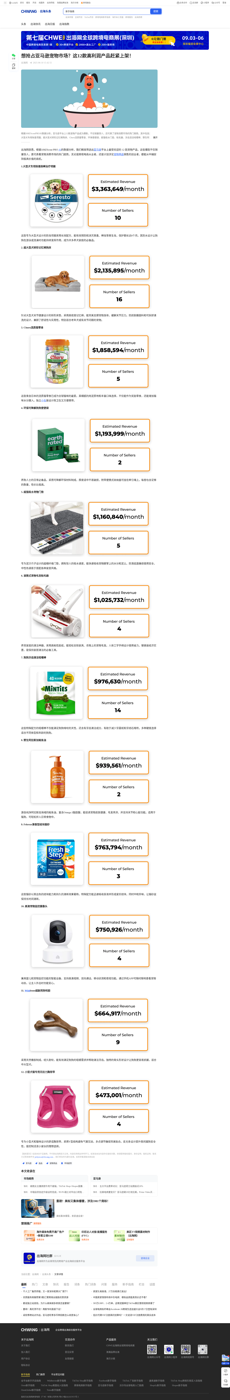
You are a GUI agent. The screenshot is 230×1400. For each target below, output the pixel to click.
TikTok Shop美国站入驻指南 (54, 1385)
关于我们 (25, 1345)
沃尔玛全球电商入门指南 (132, 1385)
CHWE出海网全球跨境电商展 (120, 1345)
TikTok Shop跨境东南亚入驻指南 (186, 1381)
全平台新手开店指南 (31, 1381)
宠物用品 (119, 154)
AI (60, 149)
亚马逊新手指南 (105, 1385)
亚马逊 (97, 149)
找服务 (41, 3)
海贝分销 (110, 1358)
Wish (27, 990)
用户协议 (25, 1358)
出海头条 (46, 1274)
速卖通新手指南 (156, 1381)
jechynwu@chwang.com (44, 1157)
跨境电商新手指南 (83, 1385)
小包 (43, 400)
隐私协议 (25, 1365)
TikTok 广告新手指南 (133, 1381)
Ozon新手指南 (28, 1385)
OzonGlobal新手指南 (31, 1390)
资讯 (22, 3)
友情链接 (69, 1358)
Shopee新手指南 (179, 1385)
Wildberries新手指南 (56, 1381)
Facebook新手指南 (107, 1381)
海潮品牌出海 (112, 1352)
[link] (35, 1274)
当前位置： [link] (26, 1274)
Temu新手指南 (54, 1390)
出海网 (35, 1274)
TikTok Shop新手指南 (82, 1381)
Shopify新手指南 (158, 1385)
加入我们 (25, 1352)
